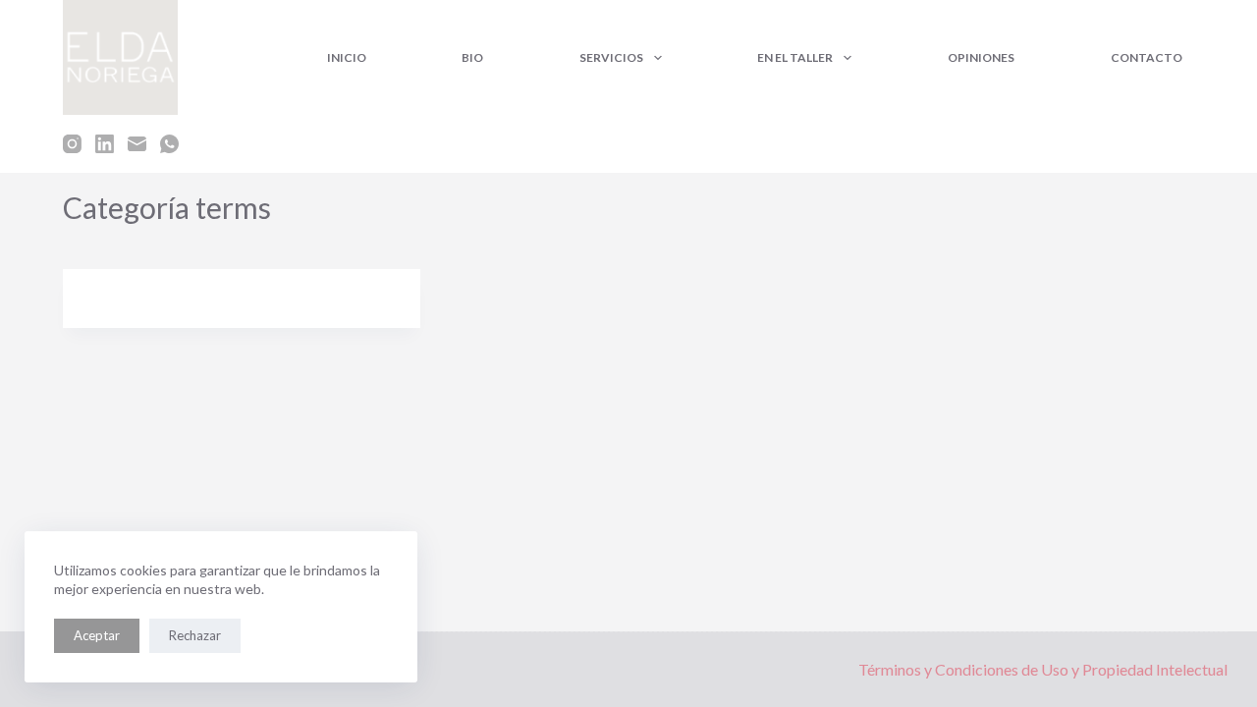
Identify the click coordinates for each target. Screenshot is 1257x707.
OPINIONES (981, 57)
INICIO (346, 57)
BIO (472, 57)
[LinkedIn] (104, 144)
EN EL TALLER (795, 57)
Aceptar (97, 635)
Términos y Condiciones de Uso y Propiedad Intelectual (1043, 669)
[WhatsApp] (169, 144)
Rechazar (195, 635)
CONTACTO (1146, 57)
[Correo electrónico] (137, 144)
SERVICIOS (611, 57)
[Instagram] (72, 144)
